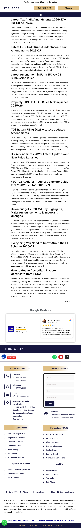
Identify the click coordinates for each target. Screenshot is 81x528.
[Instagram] (67, 357)
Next (67, 301)
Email (15, 393)
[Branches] (46, 413)
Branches (54, 411)
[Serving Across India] (7, 403)
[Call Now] (7, 376)
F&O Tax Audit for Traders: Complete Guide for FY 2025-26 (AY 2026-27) (39, 183)
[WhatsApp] (7, 387)
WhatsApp (17, 385)
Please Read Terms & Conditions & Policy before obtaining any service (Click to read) (40, 520)
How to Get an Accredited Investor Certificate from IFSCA (34, 272)
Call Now (16, 374)
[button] (40, 15)
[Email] (7, 395)
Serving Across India (21, 401)
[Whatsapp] (54, 357)
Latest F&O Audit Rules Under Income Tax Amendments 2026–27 (39, 48)
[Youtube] (60, 357)
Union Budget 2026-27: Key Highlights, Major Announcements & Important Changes (37, 212)
